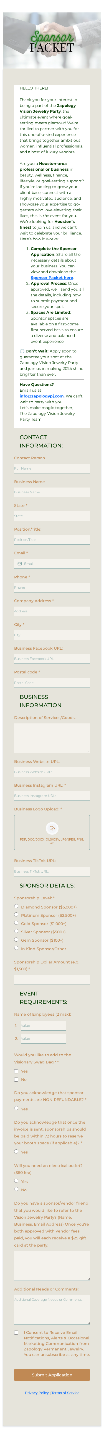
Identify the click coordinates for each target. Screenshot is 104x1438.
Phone (22, 577)
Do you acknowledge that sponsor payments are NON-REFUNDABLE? (50, 1096)
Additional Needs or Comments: (46, 1289)
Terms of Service (65, 1393)
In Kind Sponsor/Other (43, 948)
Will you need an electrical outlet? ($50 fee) (48, 1169)
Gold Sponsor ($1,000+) (44, 923)
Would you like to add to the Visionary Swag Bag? (42, 1058)
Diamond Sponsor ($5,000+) (49, 907)
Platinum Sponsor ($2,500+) (48, 915)
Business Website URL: (37, 761)
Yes (24, 1071)
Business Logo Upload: (38, 809)
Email (21, 553)
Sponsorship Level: (34, 898)
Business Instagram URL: (40, 785)
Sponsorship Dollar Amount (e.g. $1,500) (46, 965)
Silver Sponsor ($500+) (43, 931)
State (20, 505)
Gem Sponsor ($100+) (42, 940)
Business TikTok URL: (35, 860)
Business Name (29, 481)
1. (16, 1025)
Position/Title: (27, 529)
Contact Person (29, 457)
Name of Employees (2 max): (42, 1014)
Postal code (27, 672)
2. (16, 1038)
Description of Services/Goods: (44, 717)
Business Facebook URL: (38, 648)
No (24, 1079)
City (19, 624)
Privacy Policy (37, 1393)
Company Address (34, 600)
